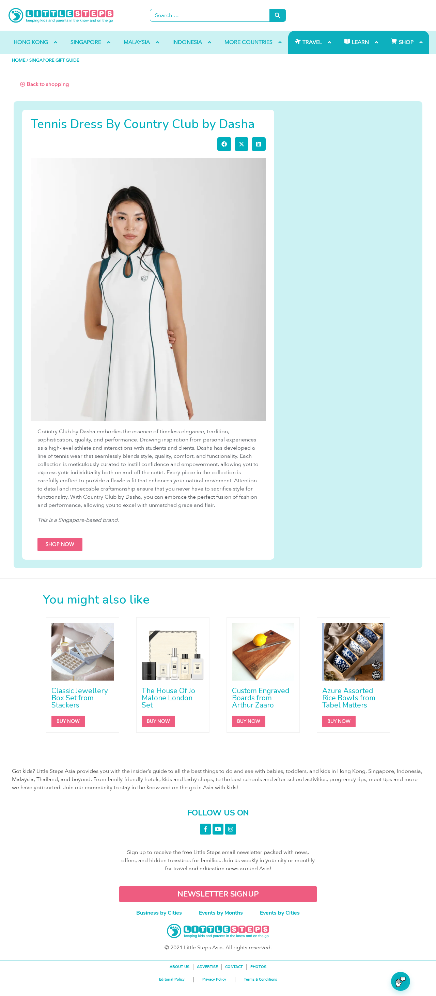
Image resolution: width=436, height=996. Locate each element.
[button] (224, 144)
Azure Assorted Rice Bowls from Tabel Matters (348, 698)
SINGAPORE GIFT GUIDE (54, 60)
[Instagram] (230, 829)
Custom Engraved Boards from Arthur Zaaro (260, 698)
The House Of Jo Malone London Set (168, 698)
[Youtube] (218, 829)
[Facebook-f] (205, 829)
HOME (19, 60)
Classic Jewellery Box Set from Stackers (79, 698)
